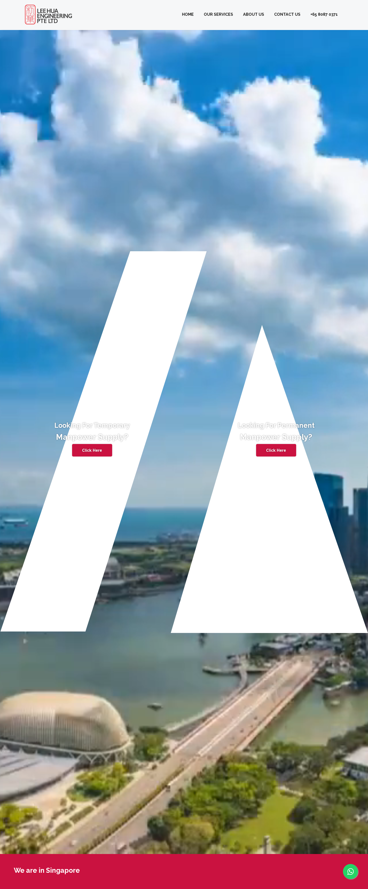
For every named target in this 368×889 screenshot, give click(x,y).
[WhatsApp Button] (350, 867)
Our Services (218, 14)
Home (188, 14)
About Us (253, 14)
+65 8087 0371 (324, 14)
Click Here (92, 450)
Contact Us (287, 14)
